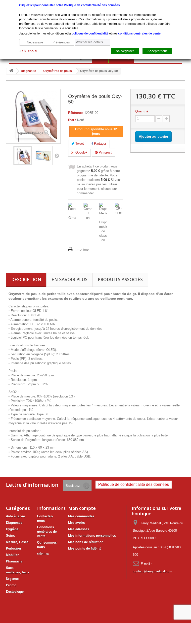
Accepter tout (157, 51)
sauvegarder (125, 51)
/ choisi (28, 51)
